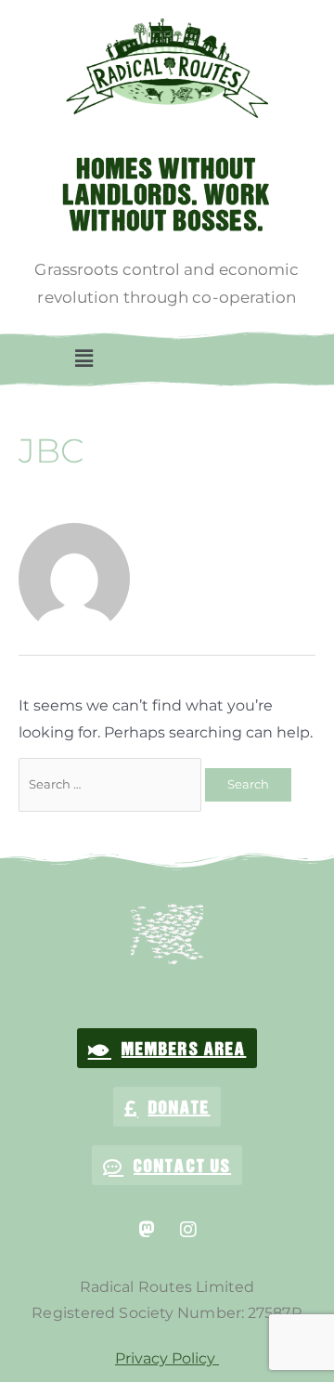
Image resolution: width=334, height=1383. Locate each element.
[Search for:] (112, 783)
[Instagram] (188, 1229)
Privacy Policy (167, 1358)
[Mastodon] (146, 1229)
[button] (83, 358)
